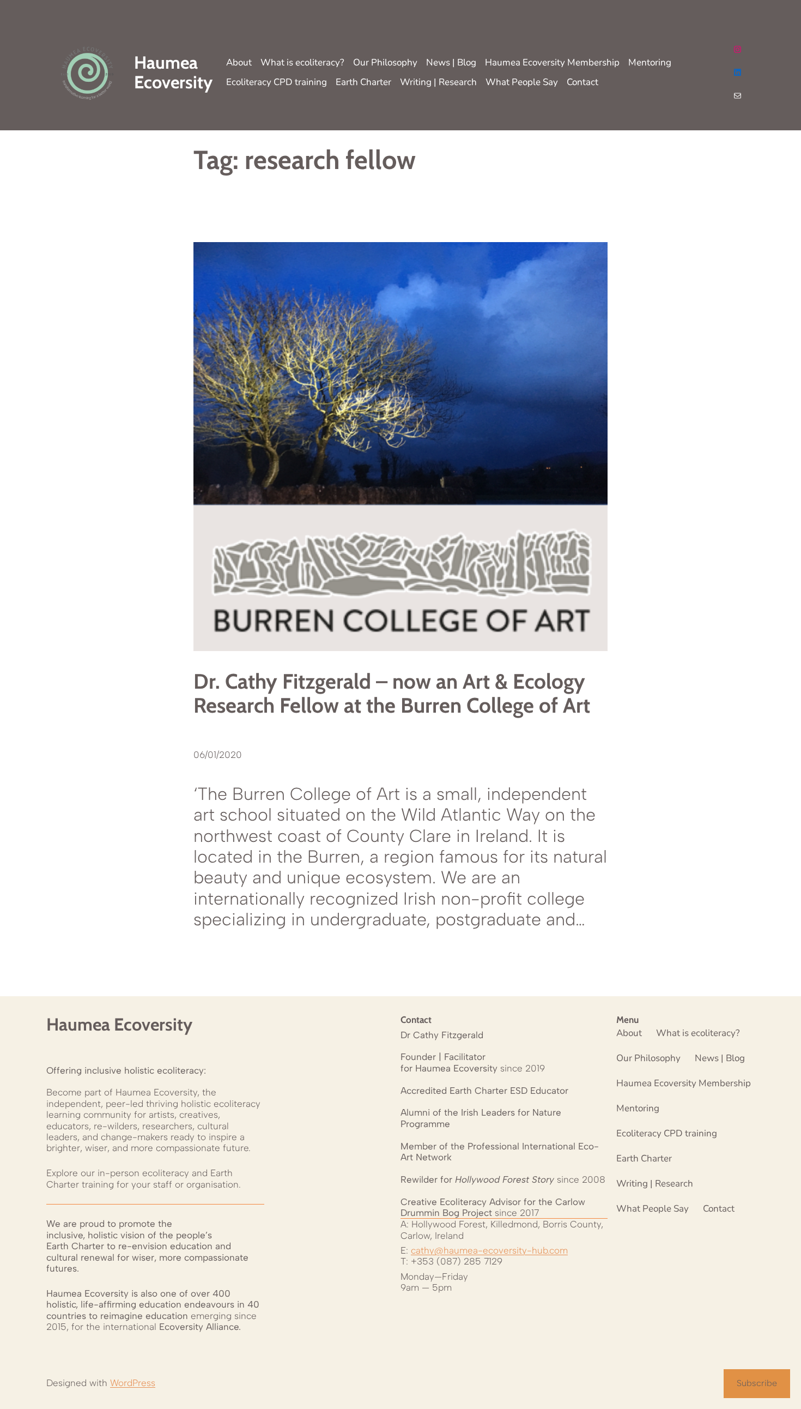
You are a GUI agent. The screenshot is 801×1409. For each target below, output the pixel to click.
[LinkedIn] (737, 72)
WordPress (132, 1382)
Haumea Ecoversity (119, 1024)
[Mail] (737, 95)
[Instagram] (737, 49)
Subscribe (757, 1383)
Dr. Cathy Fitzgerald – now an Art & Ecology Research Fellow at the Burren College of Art (391, 693)
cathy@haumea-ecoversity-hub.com (489, 1250)
